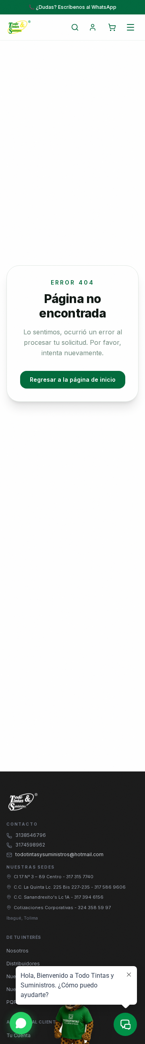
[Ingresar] (93, 27)
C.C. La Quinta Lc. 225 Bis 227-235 (52, 887)
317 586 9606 (110, 887)
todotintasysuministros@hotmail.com (59, 854)
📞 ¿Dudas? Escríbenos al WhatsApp (72, 7)
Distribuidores (23, 964)
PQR (11, 1002)
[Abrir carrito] (112, 27)
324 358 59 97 (94, 907)
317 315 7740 (79, 876)
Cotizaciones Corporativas (44, 907)
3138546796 (30, 835)
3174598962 (30, 845)
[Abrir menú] (130, 27)
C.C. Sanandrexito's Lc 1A (42, 897)
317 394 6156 (89, 897)
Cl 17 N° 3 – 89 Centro (38, 876)
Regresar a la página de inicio (73, 379)
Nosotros (17, 951)
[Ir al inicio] (18, 27)
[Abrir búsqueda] (75, 27)
